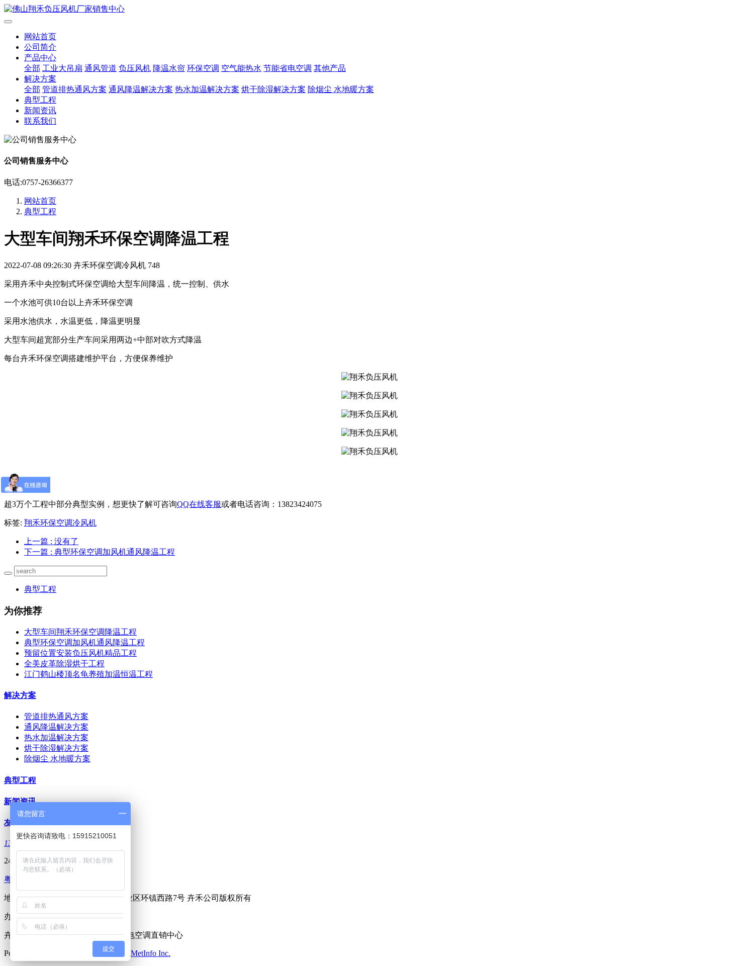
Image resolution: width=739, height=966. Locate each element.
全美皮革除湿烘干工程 (64, 663)
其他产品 (330, 68)
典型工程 (40, 100)
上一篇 (51, 541)
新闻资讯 (40, 110)
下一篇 (99, 552)
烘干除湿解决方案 (273, 89)
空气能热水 (241, 68)
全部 (32, 68)
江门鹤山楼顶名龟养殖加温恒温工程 (88, 674)
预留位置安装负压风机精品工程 (80, 653)
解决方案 (40, 78)
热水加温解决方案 (207, 89)
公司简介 (40, 47)
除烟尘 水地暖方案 (341, 89)
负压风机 (135, 68)
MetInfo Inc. (150, 953)
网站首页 (40, 36)
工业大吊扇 (62, 68)
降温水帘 (169, 68)
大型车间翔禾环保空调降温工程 (80, 632)
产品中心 (40, 57)
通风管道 (100, 68)
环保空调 (203, 68)
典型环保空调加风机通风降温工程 (84, 642)
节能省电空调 (287, 68)
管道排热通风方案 (74, 89)
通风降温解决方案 (141, 89)
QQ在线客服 (199, 504)
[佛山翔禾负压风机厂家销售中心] (369, 9)
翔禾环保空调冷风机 (60, 522)
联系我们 (40, 121)
